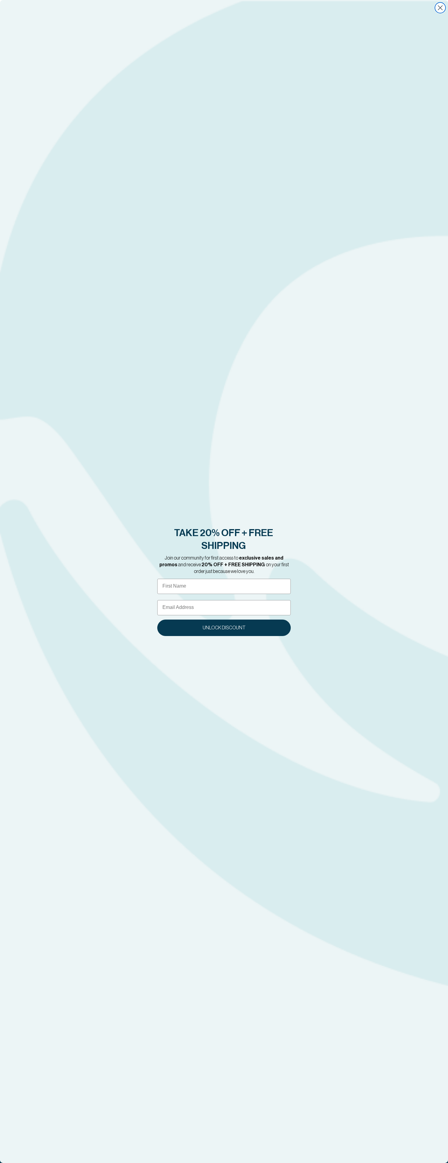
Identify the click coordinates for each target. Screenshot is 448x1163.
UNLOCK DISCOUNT (224, 627)
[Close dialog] (440, 7)
